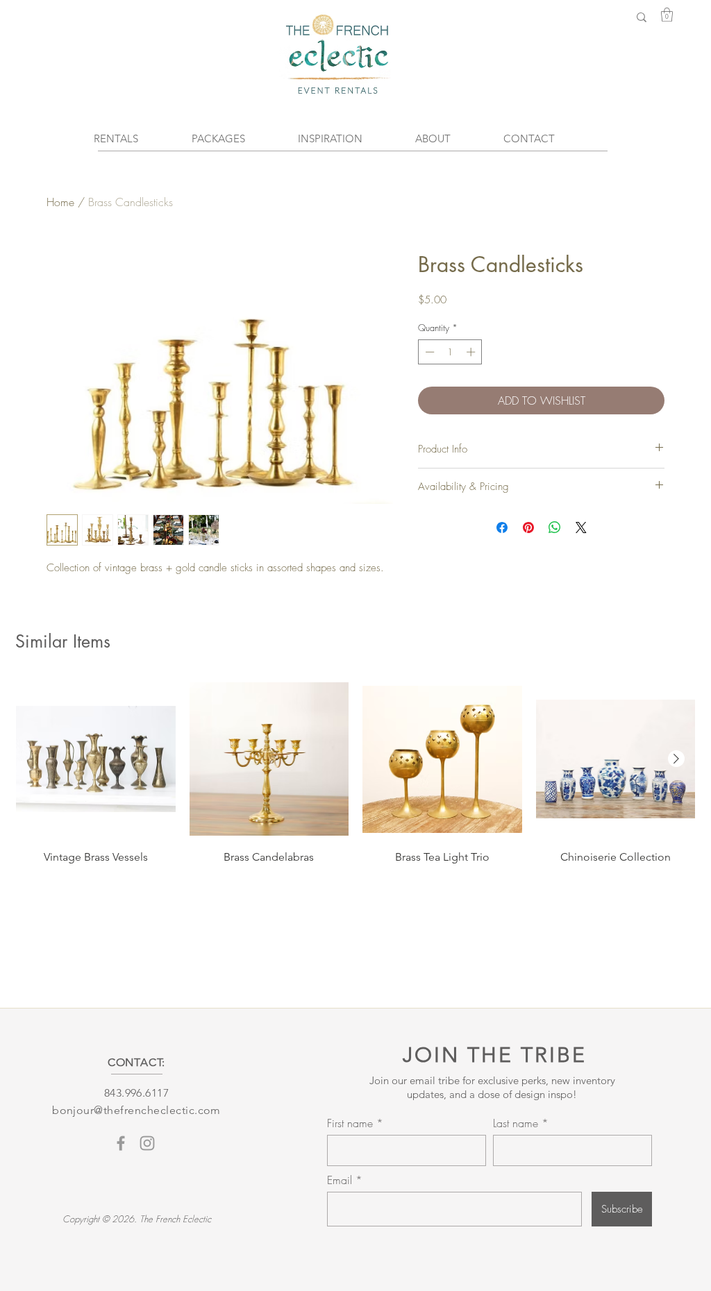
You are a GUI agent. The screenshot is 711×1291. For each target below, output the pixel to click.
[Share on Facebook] (502, 527)
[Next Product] (676, 758)
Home (60, 202)
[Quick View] (96, 759)
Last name (515, 1123)
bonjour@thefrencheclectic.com (136, 1110)
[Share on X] (581, 527)
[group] (355, 772)
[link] (667, 15)
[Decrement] (428, 352)
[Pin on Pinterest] (528, 527)
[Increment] (472, 352)
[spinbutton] (450, 352)
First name (350, 1123)
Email (341, 1179)
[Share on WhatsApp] (554, 527)
